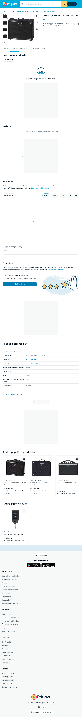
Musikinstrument (22, 11)
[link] (15, 476)
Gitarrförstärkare (49, 11)
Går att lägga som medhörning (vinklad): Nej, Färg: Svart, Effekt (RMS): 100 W (61, 25)
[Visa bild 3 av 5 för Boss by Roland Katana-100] (5, 29)
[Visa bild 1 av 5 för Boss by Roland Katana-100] (5, 16)
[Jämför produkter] (36, 29)
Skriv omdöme (48, 20)
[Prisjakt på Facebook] (39, 707)
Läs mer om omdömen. (56, 270)
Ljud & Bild (11, 11)
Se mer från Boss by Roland (12, 394)
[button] (5, 42)
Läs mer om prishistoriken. (40, 188)
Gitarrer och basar (36, 11)
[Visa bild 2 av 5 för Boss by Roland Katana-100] (5, 22)
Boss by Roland (31, 359)
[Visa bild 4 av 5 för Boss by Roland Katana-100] (5, 36)
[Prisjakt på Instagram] (43, 707)
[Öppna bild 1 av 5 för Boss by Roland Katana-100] (21, 29)
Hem (4, 11)
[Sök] (64, 4)
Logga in (72, 4)
